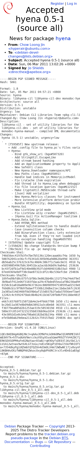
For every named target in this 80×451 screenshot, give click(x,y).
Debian (10, 426)
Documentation (17, 442)
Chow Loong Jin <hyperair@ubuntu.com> (29, 47)
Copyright (57, 426)
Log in (72, 4)
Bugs (39, 442)
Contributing (40, 446)
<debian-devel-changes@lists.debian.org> (30, 54)
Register (57, 4)
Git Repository (59, 442)
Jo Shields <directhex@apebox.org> (29, 70)
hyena (63, 38)
